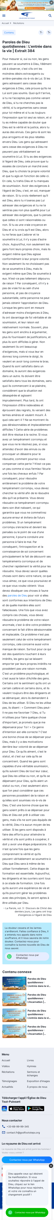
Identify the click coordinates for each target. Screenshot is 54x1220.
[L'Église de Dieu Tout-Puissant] (27, 15)
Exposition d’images (38, 1081)
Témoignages (9, 1081)
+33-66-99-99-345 (18, 1126)
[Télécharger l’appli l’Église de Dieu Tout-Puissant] (4, 1108)
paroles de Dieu (17, 595)
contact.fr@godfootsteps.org (23, 1132)
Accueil (5, 23)
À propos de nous (37, 1086)
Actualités (7, 1086)
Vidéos (6, 1066)
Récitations (18, 23)
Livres (30, 1060)
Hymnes (31, 1066)
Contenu (9, 32)
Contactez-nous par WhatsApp (27, 1159)
